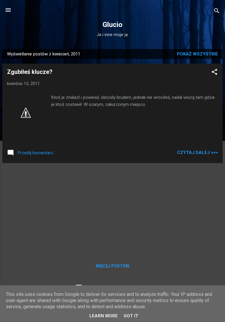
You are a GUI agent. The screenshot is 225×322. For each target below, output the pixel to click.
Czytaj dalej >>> (197, 152)
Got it (131, 315)
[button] (214, 72)
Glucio (112, 25)
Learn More (103, 315)
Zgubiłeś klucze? (29, 71)
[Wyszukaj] (216, 12)
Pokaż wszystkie (197, 54)
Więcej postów (112, 266)
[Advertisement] (112, 209)
